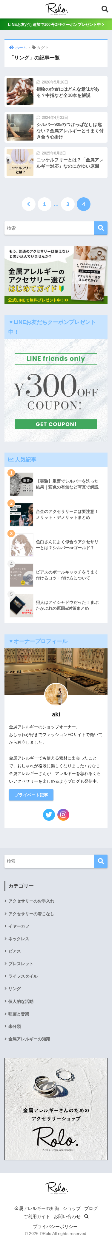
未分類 (14, 1026)
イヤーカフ (18, 926)
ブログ (91, 1208)
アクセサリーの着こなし (31, 913)
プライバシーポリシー (55, 1226)
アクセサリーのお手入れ (31, 901)
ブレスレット (20, 963)
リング (14, 988)
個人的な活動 (20, 1001)
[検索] (101, 228)
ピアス (14, 951)
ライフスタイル (23, 976)
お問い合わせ (67, 1216)
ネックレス (18, 938)
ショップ (72, 1208)
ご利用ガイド (36, 1216)
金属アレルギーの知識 (29, 1038)
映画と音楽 (18, 1013)
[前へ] (29, 204)
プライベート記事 (31, 794)
